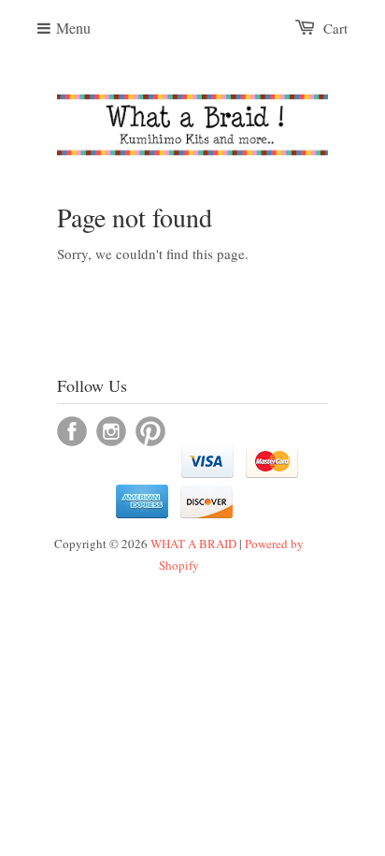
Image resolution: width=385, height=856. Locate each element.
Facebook (72, 431)
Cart (335, 28)
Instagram (111, 431)
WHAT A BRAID (193, 543)
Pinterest (150, 431)
